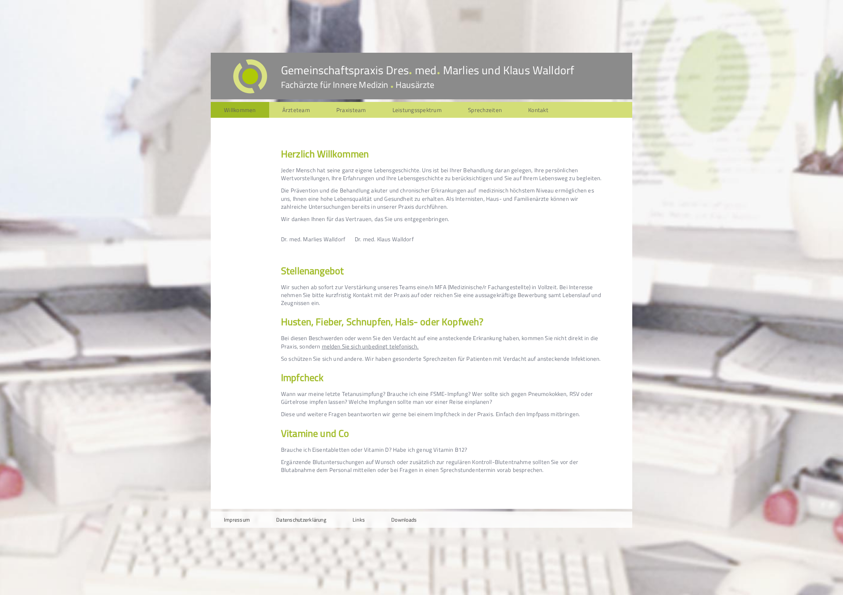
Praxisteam (351, 109)
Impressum (237, 519)
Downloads (404, 519)
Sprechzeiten (485, 109)
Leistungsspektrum (417, 109)
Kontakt (538, 109)
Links (359, 519)
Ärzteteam (296, 109)
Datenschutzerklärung (301, 519)
